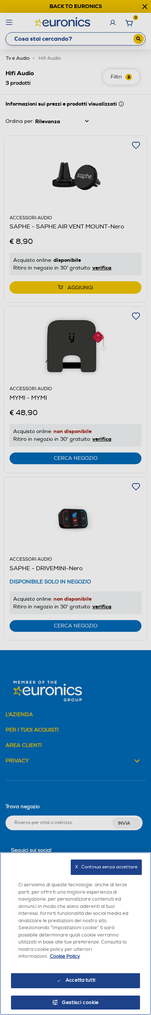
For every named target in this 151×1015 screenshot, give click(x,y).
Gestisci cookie (80, 1002)
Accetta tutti (80, 980)
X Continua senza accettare (106, 867)
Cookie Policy (65, 956)
